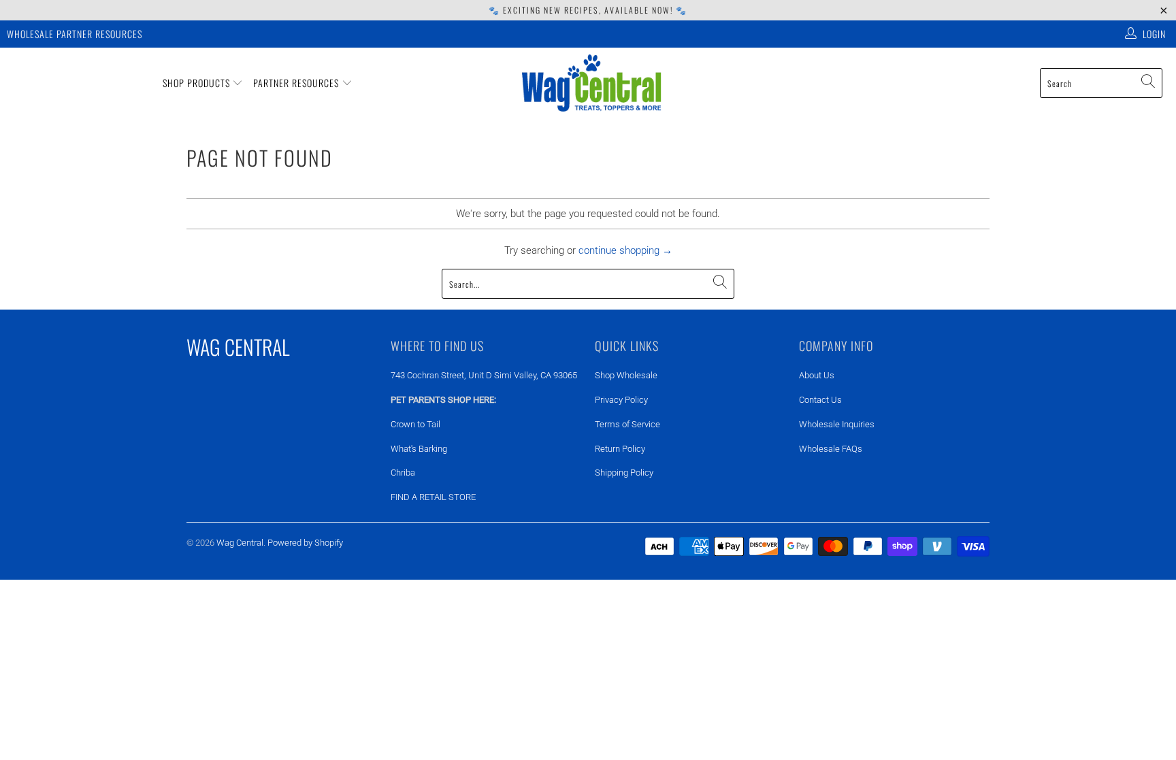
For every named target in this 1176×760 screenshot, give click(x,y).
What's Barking (419, 449)
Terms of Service (627, 424)
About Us (816, 375)
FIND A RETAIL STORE (433, 497)
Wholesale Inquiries (837, 424)
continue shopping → (625, 250)
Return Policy (620, 449)
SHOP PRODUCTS (198, 83)
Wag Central (239, 543)
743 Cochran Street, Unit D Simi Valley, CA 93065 (484, 375)
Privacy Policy (621, 400)
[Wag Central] (592, 83)
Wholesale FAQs (830, 449)
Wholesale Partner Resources (74, 34)
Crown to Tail (415, 424)
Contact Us (820, 400)
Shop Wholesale (626, 375)
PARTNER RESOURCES (297, 83)
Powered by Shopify (305, 543)
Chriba (403, 472)
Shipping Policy (624, 472)
